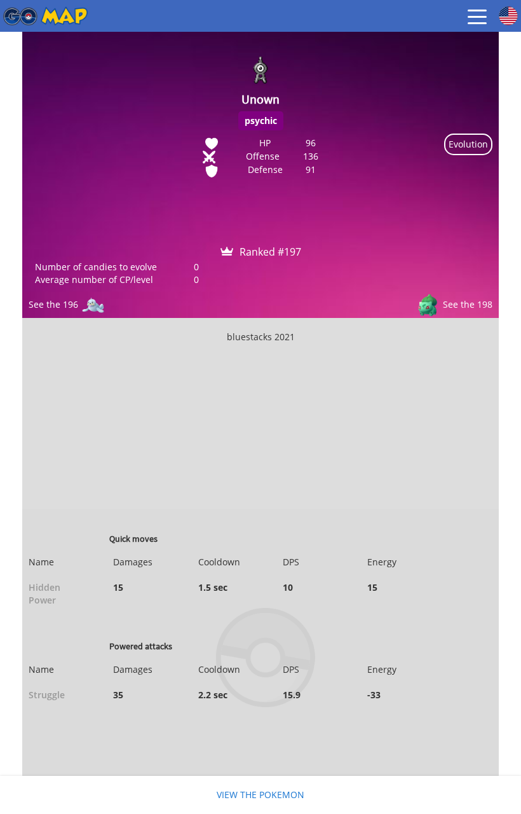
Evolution (468, 144)
